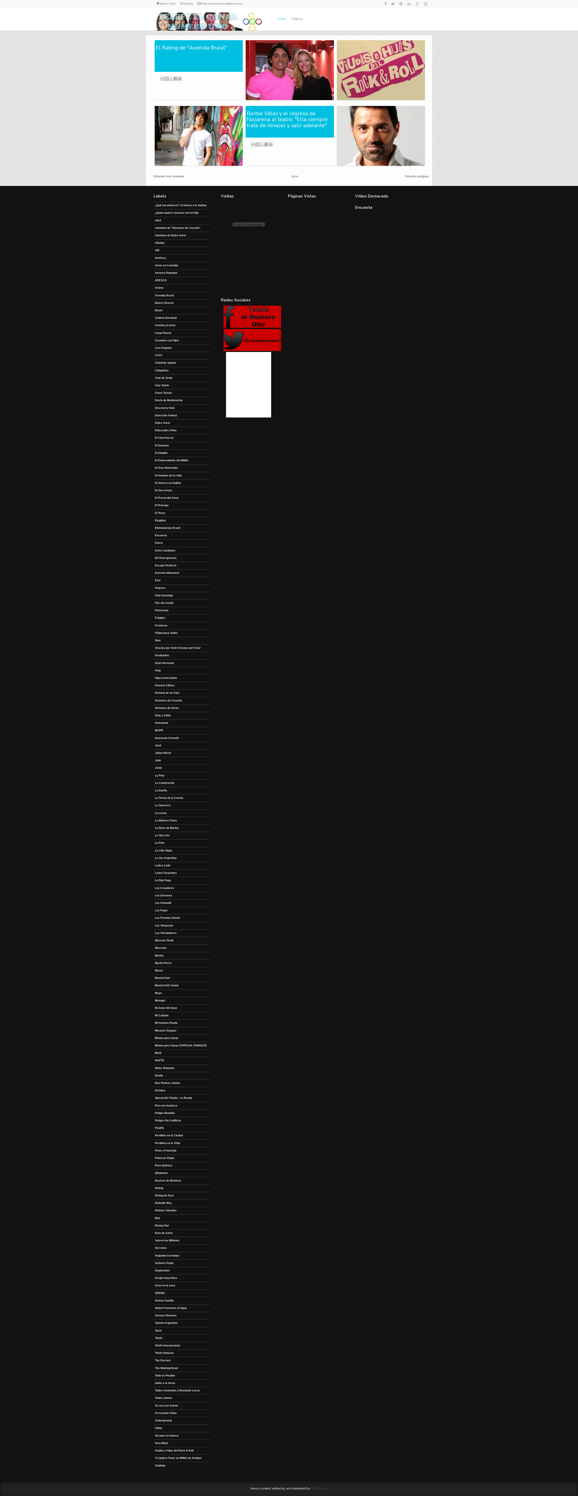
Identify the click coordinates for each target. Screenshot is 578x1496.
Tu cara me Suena (166, 1405)
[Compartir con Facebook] (175, 78)
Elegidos (160, 520)
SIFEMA (160, 1293)
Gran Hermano (164, 663)
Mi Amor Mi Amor (166, 1008)
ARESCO (161, 280)
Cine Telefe (162, 385)
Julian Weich (163, 753)
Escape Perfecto (165, 565)
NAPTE (159, 1060)
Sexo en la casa (165, 1285)
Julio (158, 760)
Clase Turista (163, 392)
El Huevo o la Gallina (168, 483)
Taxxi (158, 1330)
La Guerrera (162, 805)
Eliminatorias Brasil (167, 528)
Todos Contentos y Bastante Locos (177, 1390)
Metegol (160, 1000)
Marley (159, 955)
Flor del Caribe (164, 603)
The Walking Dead (166, 1368)
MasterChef (162, 978)
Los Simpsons (164, 925)
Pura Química (163, 1165)
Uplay (158, 1428)
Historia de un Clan (167, 692)
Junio (158, 767)
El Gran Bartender (166, 467)
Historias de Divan (167, 708)
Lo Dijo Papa (163, 880)
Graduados (162, 655)
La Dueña (161, 790)
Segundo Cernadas (167, 1255)
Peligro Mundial (165, 1113)
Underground (163, 1420)
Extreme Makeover (167, 572)
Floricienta (161, 610)
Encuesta (161, 535)
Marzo (159, 970)
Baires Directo (164, 303)
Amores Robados (166, 272)
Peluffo (159, 1128)
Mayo (158, 993)
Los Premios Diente (167, 917)
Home (282, 19)
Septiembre (162, 1270)
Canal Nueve (163, 333)
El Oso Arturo (163, 490)
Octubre (160, 1090)
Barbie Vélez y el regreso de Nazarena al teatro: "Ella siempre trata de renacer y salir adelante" (287, 119)
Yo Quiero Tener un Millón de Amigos (178, 1458)
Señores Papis (164, 1263)
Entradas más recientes (169, 176)
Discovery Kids (165, 408)
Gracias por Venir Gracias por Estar (178, 648)
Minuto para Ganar (167, 1038)
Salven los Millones (167, 1240)
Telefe (159, 1338)
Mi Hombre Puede (166, 1023)
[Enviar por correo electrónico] (162, 78)
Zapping (160, 1465)
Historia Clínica (165, 685)
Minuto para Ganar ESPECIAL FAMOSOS (181, 1045)
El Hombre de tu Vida (168, 475)
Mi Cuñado (161, 1015)
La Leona (161, 813)
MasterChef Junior (167, 985)
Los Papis (161, 910)
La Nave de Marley (167, 828)
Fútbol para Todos (166, 633)
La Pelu (159, 775)
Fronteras (161, 625)
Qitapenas (161, 1173)
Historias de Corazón (168, 700)
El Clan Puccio (164, 437)
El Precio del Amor (167, 497)
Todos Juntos (163, 1398)
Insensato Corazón (167, 738)
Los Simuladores (166, 933)
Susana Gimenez (166, 1315)
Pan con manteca (166, 1105)
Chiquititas (162, 370)
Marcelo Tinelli (164, 940)
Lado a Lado (162, 865)
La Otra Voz (162, 835)
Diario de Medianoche (169, 400)
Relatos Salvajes (166, 1210)
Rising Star (162, 1225)
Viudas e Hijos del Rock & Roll (174, 1450)
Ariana (159, 287)
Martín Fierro (163, 963)
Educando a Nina (166, 430)
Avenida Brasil (164, 295)
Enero (159, 542)
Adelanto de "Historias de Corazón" (178, 228)
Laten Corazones (166, 873)
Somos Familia (164, 1300)
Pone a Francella (165, 1150)
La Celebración (164, 783)
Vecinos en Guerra (167, 1435)
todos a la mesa (165, 1383)
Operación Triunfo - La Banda (173, 1098)
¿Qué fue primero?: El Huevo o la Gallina (181, 205)
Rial (157, 1218)
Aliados (160, 242)
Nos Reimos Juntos (167, 1083)
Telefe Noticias (164, 1353)
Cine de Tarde (163, 378)
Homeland (161, 723)
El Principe (162, 505)
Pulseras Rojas (165, 1158)
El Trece (160, 513)
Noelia (159, 1075)
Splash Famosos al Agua (171, 1308)
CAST (158, 355)
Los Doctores (163, 895)
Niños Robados (165, 1068)
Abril (158, 220)
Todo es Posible (165, 1375)
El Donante (162, 445)
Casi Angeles (163, 347)
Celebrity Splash (165, 362)
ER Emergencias (166, 558)
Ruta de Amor (164, 1233)
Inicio (294, 176)
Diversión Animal (166, 415)
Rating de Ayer (164, 1195)
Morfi (158, 1053)
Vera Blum (161, 1443)
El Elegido (161, 453)
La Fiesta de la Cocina (169, 798)
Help (158, 670)
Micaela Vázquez (165, 1030)
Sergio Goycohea (166, 1278)
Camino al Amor (165, 325)
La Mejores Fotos (166, 820)
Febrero (160, 588)
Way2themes (319, 1488)
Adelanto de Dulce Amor (170, 235)
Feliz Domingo (164, 595)
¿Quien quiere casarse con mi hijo (176, 212)
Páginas (297, 19)
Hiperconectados (166, 678)
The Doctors (163, 1360)
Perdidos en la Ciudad (169, 1135)
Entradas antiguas (417, 176)
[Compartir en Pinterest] (179, 78)
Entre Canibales (165, 550)
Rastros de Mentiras (168, 1180)
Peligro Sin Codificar (168, 1120)
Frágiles (160, 617)
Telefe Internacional (167, 1345)
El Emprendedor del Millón (171, 460)
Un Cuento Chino (166, 1413)
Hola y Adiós (163, 715)
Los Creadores (164, 888)
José (158, 745)
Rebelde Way (163, 1203)
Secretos (161, 1248)
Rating (159, 1188)
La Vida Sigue (163, 850)
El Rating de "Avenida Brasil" (191, 47)
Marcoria (160, 948)
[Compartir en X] (171, 78)
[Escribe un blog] (167, 78)
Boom (159, 310)
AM (157, 250)
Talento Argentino (166, 1323)
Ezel (157, 580)
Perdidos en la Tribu (167, 1143)
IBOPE (159, 730)
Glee (158, 640)
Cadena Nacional (166, 317)
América (160, 258)
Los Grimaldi (163, 903)
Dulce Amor (162, 422)
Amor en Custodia (166, 265)
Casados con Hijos (167, 340)
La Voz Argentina (166, 858)
